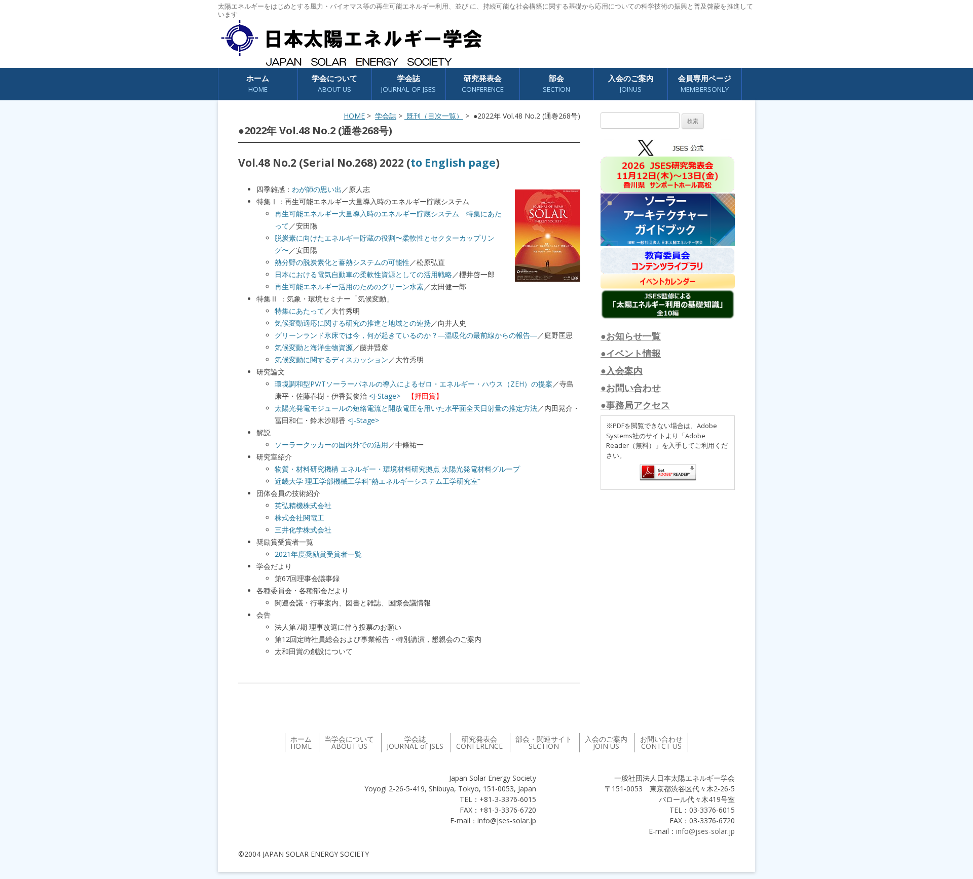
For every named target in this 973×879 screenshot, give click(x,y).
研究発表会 (483, 83)
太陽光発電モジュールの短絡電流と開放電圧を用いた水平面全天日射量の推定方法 (406, 408)
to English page (453, 163)
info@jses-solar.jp (705, 831)
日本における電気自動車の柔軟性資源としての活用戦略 (363, 274)
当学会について (349, 742)
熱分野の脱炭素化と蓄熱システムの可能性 (342, 262)
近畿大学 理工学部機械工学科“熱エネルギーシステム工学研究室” (377, 481)
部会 (556, 83)
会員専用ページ (704, 83)
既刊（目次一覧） (433, 116)
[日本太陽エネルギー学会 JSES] (351, 43)
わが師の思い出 (317, 189)
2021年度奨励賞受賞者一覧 (318, 554)
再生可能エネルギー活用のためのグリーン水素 (349, 286)
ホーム (257, 83)
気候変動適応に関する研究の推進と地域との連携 (353, 323)
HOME (354, 116)
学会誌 (385, 116)
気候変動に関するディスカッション (331, 359)
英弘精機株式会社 (303, 505)
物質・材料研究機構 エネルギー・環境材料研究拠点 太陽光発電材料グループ (397, 469)
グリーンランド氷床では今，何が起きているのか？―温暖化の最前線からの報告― (406, 335)
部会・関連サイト (543, 742)
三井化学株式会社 (303, 529)
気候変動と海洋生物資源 (314, 347)
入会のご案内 (631, 83)
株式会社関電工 (299, 517)
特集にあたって (299, 311)
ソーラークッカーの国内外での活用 (331, 444)
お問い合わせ (661, 742)
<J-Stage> (384, 396)
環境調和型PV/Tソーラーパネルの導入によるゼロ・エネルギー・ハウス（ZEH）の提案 (413, 384)
